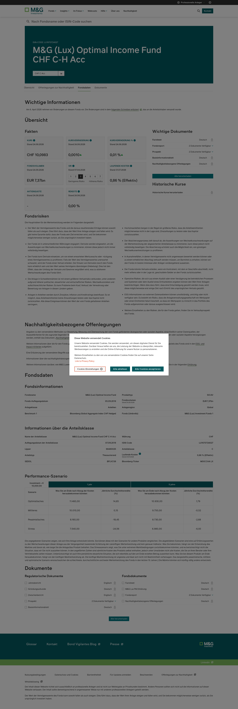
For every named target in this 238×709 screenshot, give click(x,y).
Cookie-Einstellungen (88, 369)
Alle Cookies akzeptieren (148, 369)
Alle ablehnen (120, 369)
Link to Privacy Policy (84, 361)
